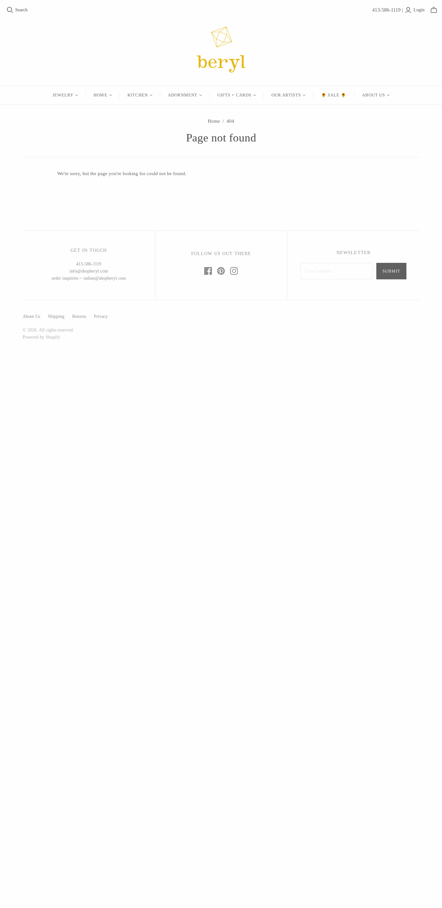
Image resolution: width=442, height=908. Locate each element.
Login (419, 9)
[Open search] (10, 10)
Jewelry (62, 95)
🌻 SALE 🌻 (333, 95)
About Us (373, 95)
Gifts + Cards (234, 95)
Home (100, 95)
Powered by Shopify (41, 337)
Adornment (182, 95)
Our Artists (286, 95)
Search (21, 9)
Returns (79, 316)
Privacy (101, 316)
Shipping (56, 316)
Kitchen (137, 95)
